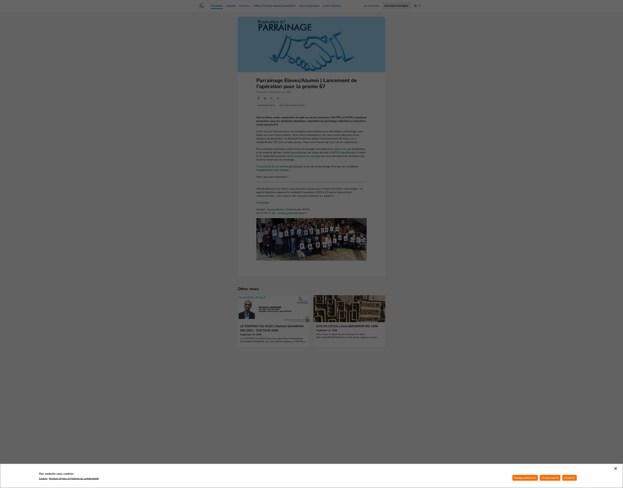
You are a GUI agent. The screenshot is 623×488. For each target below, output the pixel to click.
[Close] (615, 468)
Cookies (43, 478)
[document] (311, 476)
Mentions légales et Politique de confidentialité (74, 478)
